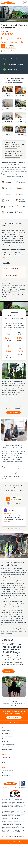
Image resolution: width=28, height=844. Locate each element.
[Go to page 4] (12, 528)
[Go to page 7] (16, 528)
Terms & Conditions (7, 770)
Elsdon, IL (6, 291)
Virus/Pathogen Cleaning (15, 146)
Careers (4, 760)
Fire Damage (6, 733)
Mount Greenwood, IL (9, 287)
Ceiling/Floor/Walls (10, 151)
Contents (17, 157)
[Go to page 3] (11, 528)
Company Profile (6, 757)
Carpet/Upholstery (10, 150)
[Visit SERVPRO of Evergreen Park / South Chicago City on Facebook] (17, 722)
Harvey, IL (14, 289)
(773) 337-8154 (13, 412)
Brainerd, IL (13, 291)
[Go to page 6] (15, 528)
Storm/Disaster (6, 738)
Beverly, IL (19, 287)
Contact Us (5, 762)
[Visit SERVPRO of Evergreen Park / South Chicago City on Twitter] (14, 722)
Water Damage (6, 730)
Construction (5, 741)
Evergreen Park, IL (20, 285)
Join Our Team (8, 272)
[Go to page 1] (8, 528)
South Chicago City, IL (8, 285)
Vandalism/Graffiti (9, 157)
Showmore (5, 257)
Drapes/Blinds (15, 153)
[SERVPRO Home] (8, 3)
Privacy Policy (6, 772)
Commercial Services (10, 275)
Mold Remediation (7, 736)
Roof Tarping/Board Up (16, 155)
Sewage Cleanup (9, 144)
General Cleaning (7, 749)
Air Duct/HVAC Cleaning (11, 148)
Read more (7, 521)
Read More (8, 671)
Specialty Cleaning (7, 747)
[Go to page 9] (19, 528)
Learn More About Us (11, 268)
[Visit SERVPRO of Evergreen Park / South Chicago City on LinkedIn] (10, 722)
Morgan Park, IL (6, 289)
